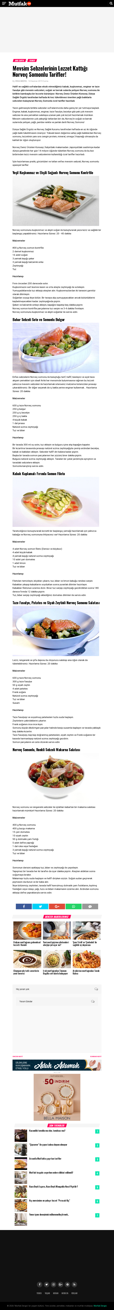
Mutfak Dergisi (100, 1306)
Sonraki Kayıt (95, 1056)
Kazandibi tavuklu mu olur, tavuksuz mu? (47, 1130)
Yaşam (47, 1293)
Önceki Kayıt (18, 1056)
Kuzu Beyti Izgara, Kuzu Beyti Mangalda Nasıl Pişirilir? (53, 1186)
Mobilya (65, 1293)
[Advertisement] (57, 30)
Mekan (55, 1293)
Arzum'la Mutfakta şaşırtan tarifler (45, 1158)
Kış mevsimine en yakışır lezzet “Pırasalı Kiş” (49, 1200)
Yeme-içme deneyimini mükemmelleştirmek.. (49, 1214)
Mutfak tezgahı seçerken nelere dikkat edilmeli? (51, 1172)
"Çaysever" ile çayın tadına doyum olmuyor (48, 1144)
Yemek (32, 60)
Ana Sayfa (19, 60)
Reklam (74, 1293)
